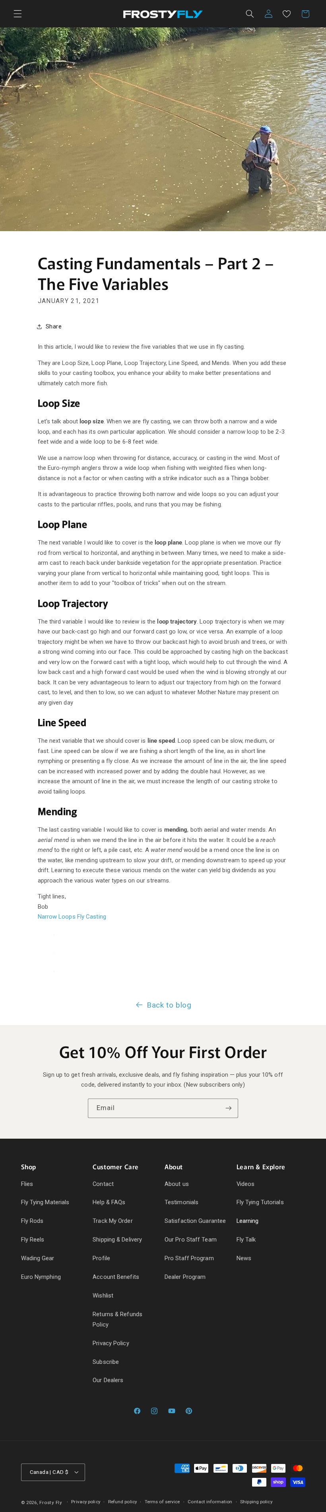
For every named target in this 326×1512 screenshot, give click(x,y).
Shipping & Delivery (117, 1239)
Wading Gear (37, 1258)
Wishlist (103, 1295)
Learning (248, 1220)
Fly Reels (33, 1239)
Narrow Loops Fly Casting (72, 916)
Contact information (210, 1501)
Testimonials (181, 1202)
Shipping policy (256, 1501)
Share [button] (54, 326)
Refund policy (122, 1501)
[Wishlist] (286, 14)
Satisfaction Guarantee (195, 1220)
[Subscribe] (228, 1108)
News (244, 1258)
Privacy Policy (111, 1343)
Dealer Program (185, 1276)
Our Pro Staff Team (191, 1239)
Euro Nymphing (41, 1276)
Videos (246, 1184)
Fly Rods (32, 1220)
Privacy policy (85, 1501)
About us (177, 1184)
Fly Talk (246, 1239)
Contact (103, 1184)
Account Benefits (116, 1276)
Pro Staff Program (189, 1258)
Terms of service (162, 1501)
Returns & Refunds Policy (117, 1319)
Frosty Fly (50, 1502)
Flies (27, 1184)
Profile (101, 1258)
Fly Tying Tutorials (260, 1202)
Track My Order (112, 1220)
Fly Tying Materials (45, 1202)
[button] (17, 14)
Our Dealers (108, 1380)
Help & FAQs (109, 1202)
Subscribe (106, 1361)
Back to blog (169, 1005)
